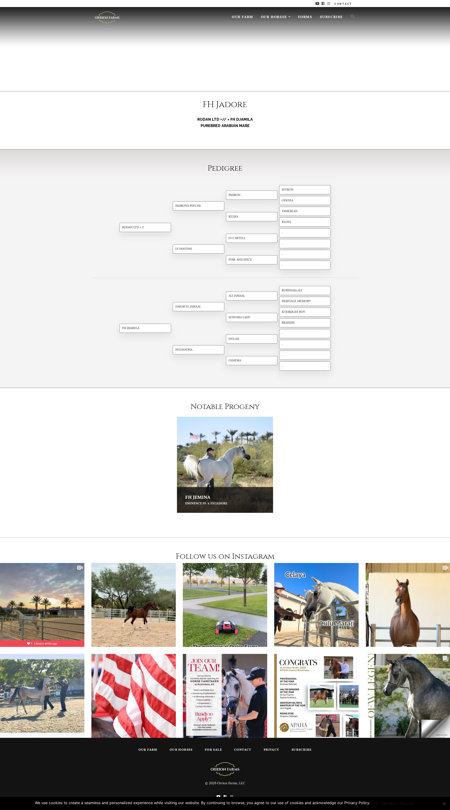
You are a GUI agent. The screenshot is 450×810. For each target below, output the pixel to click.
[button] (351, 16)
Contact (242, 750)
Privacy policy (398, 803)
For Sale (213, 750)
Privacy (271, 750)
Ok (376, 803)
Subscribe (331, 17)
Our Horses (274, 17)
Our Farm (242, 17)
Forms (305, 17)
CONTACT (343, 3)
